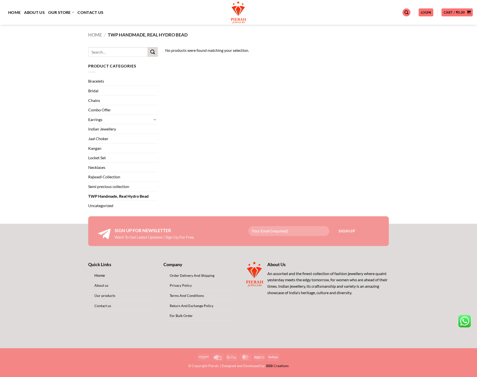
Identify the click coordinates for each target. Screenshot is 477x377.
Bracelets (96, 81)
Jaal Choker (98, 138)
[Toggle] (155, 119)
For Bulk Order (181, 316)
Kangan (94, 148)
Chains (94, 100)
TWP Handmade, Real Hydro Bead (118, 196)
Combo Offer (99, 109)
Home (14, 12)
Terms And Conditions (187, 295)
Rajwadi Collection (104, 176)
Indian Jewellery (102, 128)
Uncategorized (100, 205)
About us (34, 12)
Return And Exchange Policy (191, 306)
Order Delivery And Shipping (192, 275)
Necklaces (96, 167)
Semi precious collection (108, 186)
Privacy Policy (181, 285)
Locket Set (97, 157)
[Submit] (153, 52)
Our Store (59, 12)
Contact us (90, 12)
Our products (104, 295)
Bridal (93, 90)
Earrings (95, 119)
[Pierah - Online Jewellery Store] (239, 12)
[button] (406, 12)
